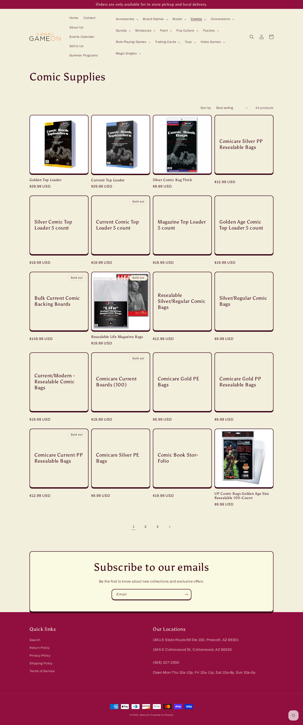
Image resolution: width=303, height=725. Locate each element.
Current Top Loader (108, 180)
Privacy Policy (40, 655)
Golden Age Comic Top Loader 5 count (241, 225)
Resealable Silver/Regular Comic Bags (181, 301)
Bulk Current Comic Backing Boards (57, 301)
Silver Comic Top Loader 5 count (53, 225)
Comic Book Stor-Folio (178, 458)
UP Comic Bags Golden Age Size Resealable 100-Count (241, 495)
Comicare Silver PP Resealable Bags (241, 144)
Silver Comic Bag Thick (172, 180)
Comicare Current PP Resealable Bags (58, 458)
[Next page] (169, 527)
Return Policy (40, 647)
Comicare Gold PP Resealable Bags (240, 382)
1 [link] (134, 526)
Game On (145, 715)
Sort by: (206, 108)
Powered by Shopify (162, 715)
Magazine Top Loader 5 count (182, 225)
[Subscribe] (186, 594)
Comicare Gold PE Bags (178, 382)
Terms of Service (42, 671)
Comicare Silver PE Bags (117, 458)
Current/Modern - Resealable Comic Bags (54, 382)
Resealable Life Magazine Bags (117, 337)
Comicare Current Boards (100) (116, 382)
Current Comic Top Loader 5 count (117, 225)
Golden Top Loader (45, 180)
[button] (126, 19)
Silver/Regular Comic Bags (243, 301)
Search (35, 640)
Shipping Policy (41, 663)
